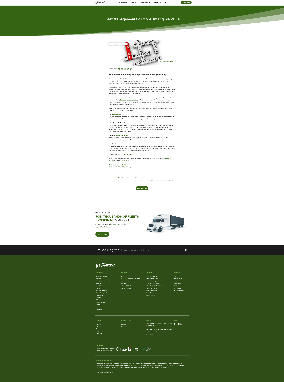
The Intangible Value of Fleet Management (121, 167)
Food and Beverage (101, 290)
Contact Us (142, 188)
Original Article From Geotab (117, 165)
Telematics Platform (151, 276)
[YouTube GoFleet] (185, 324)
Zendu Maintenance (126, 285)
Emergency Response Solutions (105, 281)
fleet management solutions (128, 100)
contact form (125, 160)
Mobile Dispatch (125, 283)
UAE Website (150, 334)
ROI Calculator (177, 288)
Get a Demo (186, 2)
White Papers (177, 283)
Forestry (98, 285)
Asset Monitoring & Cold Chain (154, 285)
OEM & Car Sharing (151, 288)
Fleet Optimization (115, 114)
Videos (175, 285)
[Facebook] (119, 68)
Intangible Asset (128, 154)
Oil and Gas (99, 300)
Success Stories (178, 281)
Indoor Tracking (150, 295)
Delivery (98, 297)
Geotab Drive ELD (126, 288)
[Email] (130, 68)
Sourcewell (99, 309)
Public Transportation (102, 302)
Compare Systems (179, 290)
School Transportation (102, 293)
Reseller (98, 329)
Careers (98, 326)
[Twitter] (122, 68)
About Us (98, 324)
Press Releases (178, 278)
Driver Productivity (122, 135)
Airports (98, 278)
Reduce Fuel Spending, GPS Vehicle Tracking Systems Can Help (128, 177)
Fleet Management (168, 61)
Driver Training (150, 293)
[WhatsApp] (127, 68)
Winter (98, 304)
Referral (98, 331)
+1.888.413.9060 (115, 225)
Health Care (99, 295)
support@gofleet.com (102, 227)
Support (123, 324)
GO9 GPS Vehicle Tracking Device (130, 278)
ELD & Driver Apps (151, 281)
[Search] (187, 250)
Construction (99, 307)
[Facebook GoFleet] (175, 324)
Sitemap (176, 293)
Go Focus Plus (125, 276)
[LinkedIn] (125, 68)
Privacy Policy (125, 326)
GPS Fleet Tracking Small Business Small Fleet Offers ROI (157, 180)
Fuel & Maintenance (151, 290)
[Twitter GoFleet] (181, 324)
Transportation (100, 283)
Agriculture (99, 288)
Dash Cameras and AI (152, 278)
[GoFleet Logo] (99, 2)
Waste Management (101, 276)
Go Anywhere (125, 281)
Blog (161, 61)
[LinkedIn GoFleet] (178, 324)
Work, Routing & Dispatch (153, 283)
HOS (136, 146)
